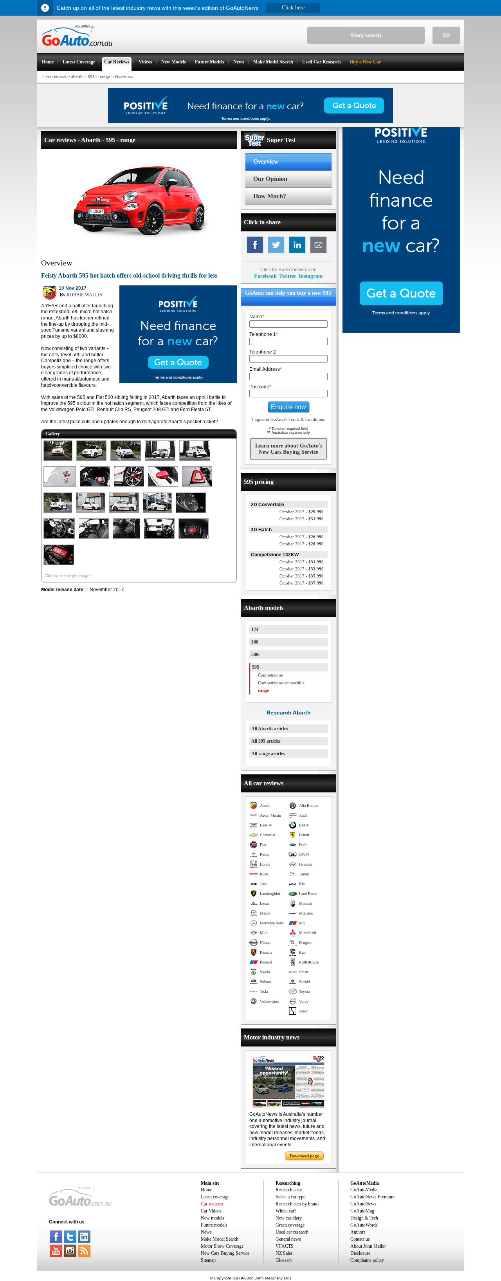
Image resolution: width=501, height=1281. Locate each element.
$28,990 (301, 543)
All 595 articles (266, 741)
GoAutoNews (363, 1204)
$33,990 (301, 569)
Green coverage (290, 1225)
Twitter (287, 276)
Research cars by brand (297, 1204)
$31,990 (301, 518)
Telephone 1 (263, 334)
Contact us (360, 1239)
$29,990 (301, 511)
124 (254, 629)
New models (212, 1218)
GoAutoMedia (363, 1190)
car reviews (56, 76)
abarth (77, 76)
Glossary (284, 1260)
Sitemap (208, 1260)
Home (206, 1190)
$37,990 (301, 583)
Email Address (265, 369)
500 (254, 642)
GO (446, 35)
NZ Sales (284, 1253)
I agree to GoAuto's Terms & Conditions (288, 419)
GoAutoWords (364, 1225)
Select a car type (290, 1197)
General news (288, 1239)
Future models (214, 1225)
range (105, 76)
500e (255, 654)
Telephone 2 (262, 352)
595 (91, 76)
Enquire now (288, 407)
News (206, 1232)
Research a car (289, 1190)
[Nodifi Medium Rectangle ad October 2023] (178, 381)
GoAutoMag (362, 1211)
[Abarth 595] (57, 461)
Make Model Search (219, 1239)
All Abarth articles (269, 728)
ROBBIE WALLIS (84, 295)
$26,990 (301, 536)
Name (256, 316)
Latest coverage (215, 1197)
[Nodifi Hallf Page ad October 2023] (401, 331)
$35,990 (301, 576)
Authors (358, 1232)
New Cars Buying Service (225, 1253)
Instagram (311, 276)
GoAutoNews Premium (372, 1197)
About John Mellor (368, 1246)
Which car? (286, 1211)
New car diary (289, 1218)
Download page (304, 1155)
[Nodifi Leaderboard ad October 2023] (250, 121)
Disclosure (360, 1253)
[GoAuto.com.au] (74, 49)
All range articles (268, 753)
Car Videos (211, 1211)
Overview (124, 76)
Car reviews (212, 1204)
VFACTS (285, 1246)
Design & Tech (364, 1218)
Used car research (292, 1232)
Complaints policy (367, 1260)
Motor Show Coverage (222, 1246)
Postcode (260, 387)
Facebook (265, 276)
